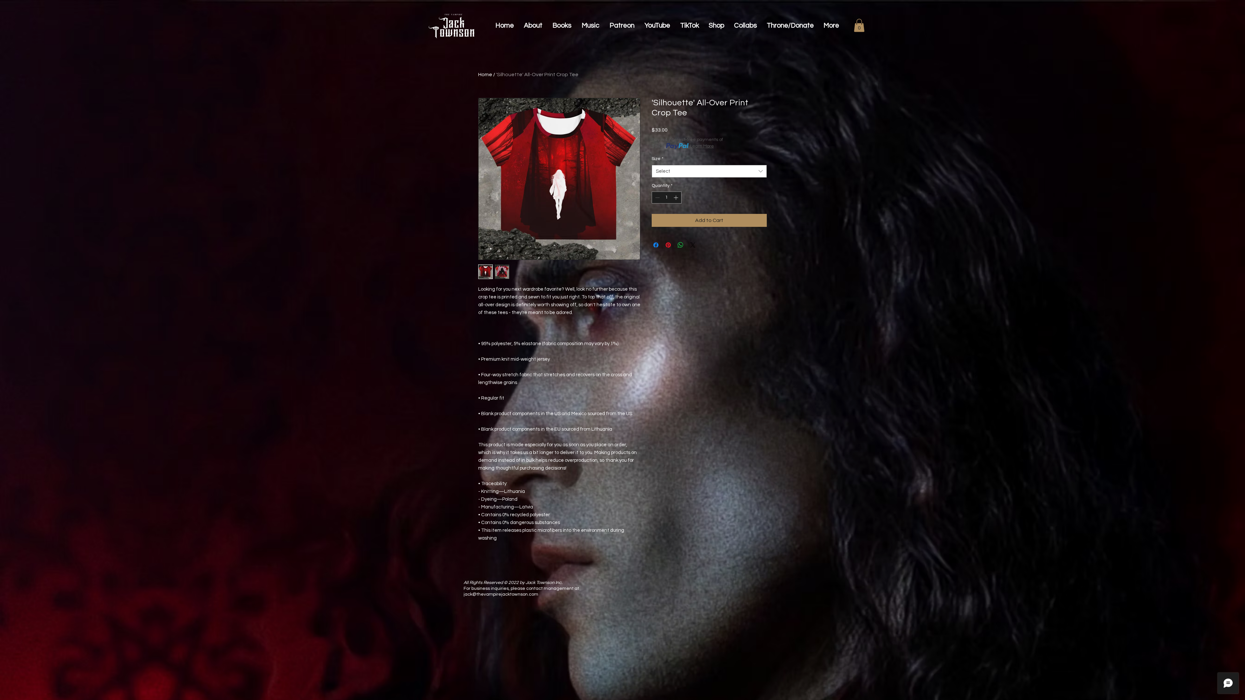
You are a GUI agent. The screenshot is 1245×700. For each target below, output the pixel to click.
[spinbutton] (666, 197)
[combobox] (709, 171)
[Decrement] (657, 197)
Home (485, 74)
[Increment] (676, 197)
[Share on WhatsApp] (680, 245)
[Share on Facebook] (656, 245)
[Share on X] (693, 245)
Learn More (702, 146)
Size (657, 159)
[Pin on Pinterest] (668, 245)
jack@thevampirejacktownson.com (501, 594)
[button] (859, 25)
